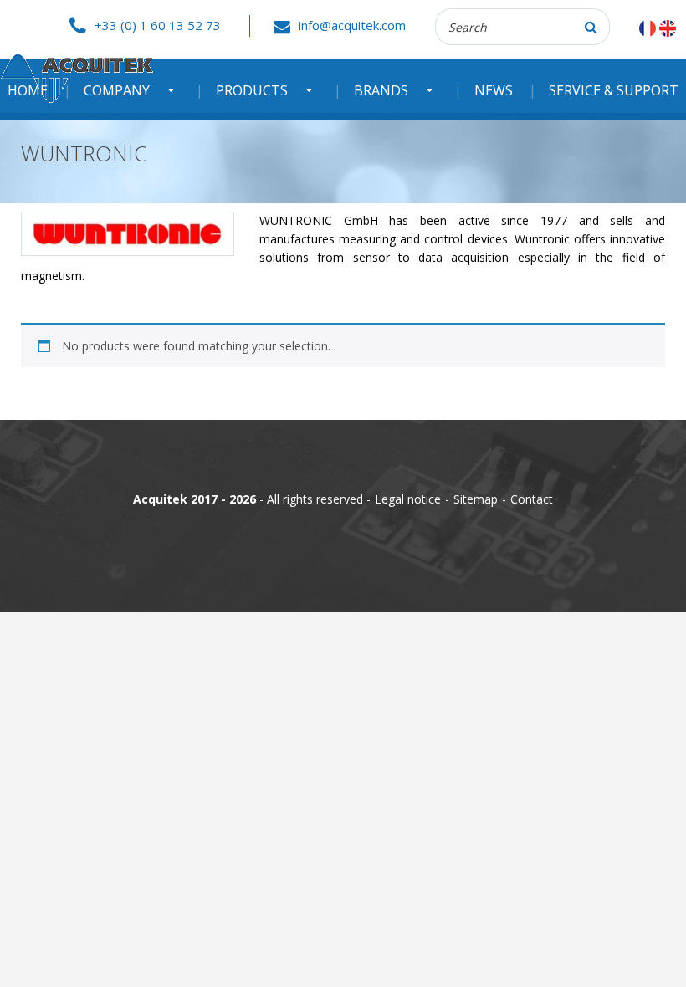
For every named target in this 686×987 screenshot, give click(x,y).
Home (28, 90)
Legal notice (408, 499)
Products (252, 90)
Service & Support (613, 90)
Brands (381, 90)
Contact (531, 499)
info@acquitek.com (352, 25)
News (493, 90)
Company (117, 90)
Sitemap (475, 499)
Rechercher (591, 26)
